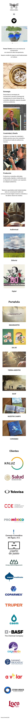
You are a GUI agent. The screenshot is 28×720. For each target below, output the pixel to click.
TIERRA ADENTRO (14, 370)
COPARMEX (14, 439)
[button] (14, 14)
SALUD (14, 348)
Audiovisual (14, 229)
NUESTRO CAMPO (14, 416)
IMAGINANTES (14, 325)
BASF (14, 394)
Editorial (14, 260)
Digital (14, 291)
